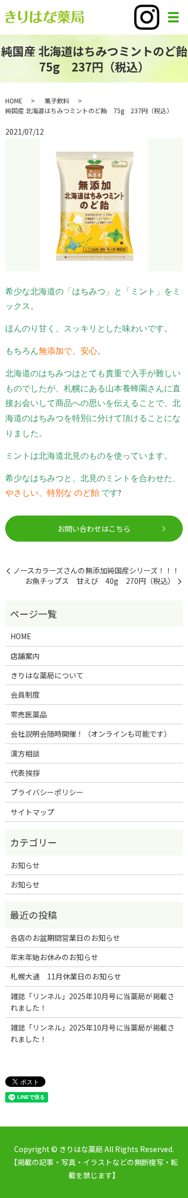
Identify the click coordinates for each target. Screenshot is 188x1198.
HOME (13, 100)
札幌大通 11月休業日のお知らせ (65, 976)
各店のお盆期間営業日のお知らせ (65, 937)
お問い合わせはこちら (94, 528)
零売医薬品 (28, 714)
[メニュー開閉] (173, 17)
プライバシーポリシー (47, 792)
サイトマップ (32, 812)
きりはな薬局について (47, 675)
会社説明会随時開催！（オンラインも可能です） (90, 733)
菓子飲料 (56, 100)
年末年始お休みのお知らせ (54, 957)
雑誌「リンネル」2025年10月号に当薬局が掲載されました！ (92, 1002)
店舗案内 (25, 656)
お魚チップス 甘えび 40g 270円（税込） (100, 581)
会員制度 (25, 694)
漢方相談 (25, 753)
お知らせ (25, 865)
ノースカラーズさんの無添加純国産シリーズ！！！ (96, 571)
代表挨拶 (25, 773)
